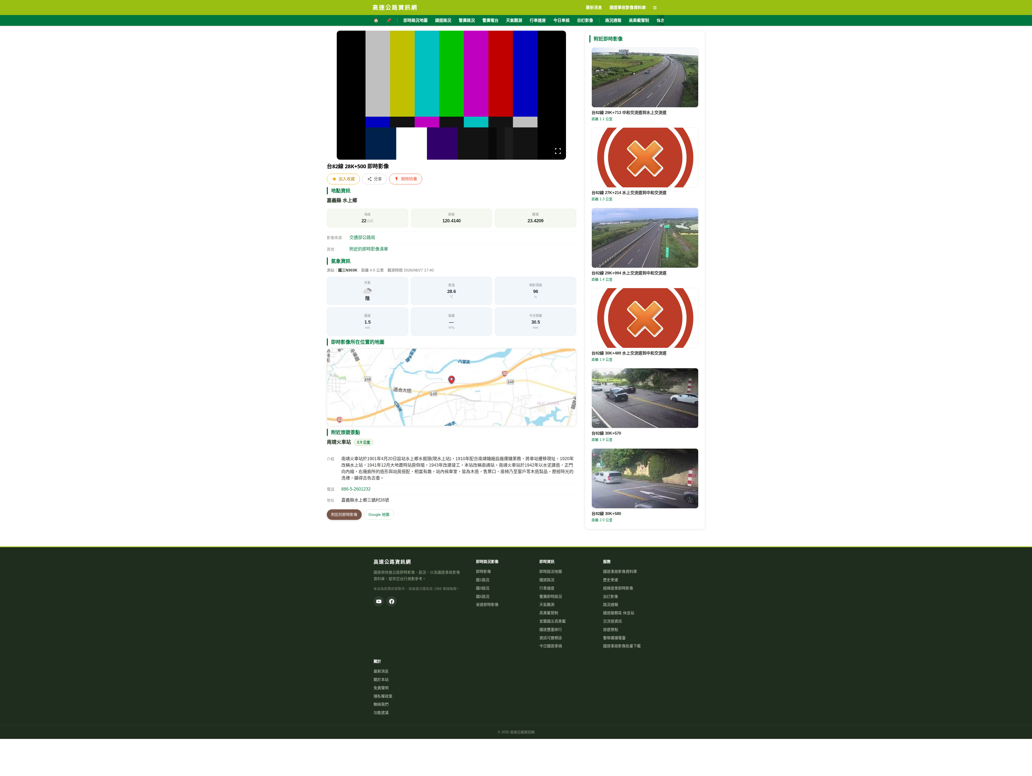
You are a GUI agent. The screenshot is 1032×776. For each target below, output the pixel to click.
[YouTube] (379, 601)
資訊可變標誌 (550, 638)
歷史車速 (610, 580)
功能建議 (381, 712)
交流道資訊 (612, 621)
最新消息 (381, 671)
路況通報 (613, 20)
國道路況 (443, 20)
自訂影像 (585, 20)
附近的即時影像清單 (368, 249)
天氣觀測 (514, 20)
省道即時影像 (487, 604)
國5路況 (482, 596)
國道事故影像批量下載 (622, 646)
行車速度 (538, 20)
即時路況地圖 (415, 20)
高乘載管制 (639, 20)
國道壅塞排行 (550, 629)
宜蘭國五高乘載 (552, 621)
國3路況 (482, 588)
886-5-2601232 (356, 489)
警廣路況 (467, 20)
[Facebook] (391, 601)
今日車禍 (561, 20)
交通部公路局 (362, 237)
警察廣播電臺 (614, 638)
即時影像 (483, 571)
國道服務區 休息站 (618, 613)
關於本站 (381, 679)
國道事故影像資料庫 (620, 571)
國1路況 (482, 580)
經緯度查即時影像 (618, 588)
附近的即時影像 (344, 514)
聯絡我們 (381, 704)
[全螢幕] (558, 152)
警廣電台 (490, 20)
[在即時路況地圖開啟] (451, 387)
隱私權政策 (383, 696)
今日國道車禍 (550, 646)
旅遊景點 (610, 629)
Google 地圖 (378, 514)
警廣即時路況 (550, 596)
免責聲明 (381, 688)
